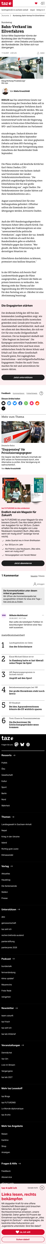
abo (3, 917)
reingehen (6, 997)
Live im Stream (8, 1065)
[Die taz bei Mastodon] (17, 746)
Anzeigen (5, 1152)
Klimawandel (7, 855)
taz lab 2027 (7, 1077)
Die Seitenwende (9, 886)
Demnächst (6, 1053)
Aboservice (6, 1177)
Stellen (4, 892)
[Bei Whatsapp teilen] (26, 403)
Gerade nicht (33, 1188)
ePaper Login (7, 1183)
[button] (43, 3)
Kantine (4, 1140)
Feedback (6, 1171)
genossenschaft (8, 923)
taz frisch (5, 1022)
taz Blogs (5, 1096)
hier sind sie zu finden (13, 601)
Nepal (4, 830)
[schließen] (42, 1187)
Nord (3, 799)
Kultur (4, 781)
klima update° (7, 978)
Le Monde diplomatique (12, 1108)
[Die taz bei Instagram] (28, 746)
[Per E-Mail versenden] (3, 403)
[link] (15, 10)
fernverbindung (8, 972)
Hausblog (5, 880)
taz (7, 738)
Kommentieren (19, 393)
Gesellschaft (7, 775)
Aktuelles (5, 874)
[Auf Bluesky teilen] (15, 403)
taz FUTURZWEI (8, 1102)
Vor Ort (4, 1059)
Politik (4, 763)
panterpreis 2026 (9, 947)
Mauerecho (6, 984)
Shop (3, 1146)
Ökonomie (5, 15)
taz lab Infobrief (8, 1034)
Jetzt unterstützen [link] (23, 377)
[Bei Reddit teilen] (37, 403)
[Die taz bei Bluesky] (22, 746)
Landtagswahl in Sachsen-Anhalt (16, 824)
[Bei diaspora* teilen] (32, 403)
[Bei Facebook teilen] (20, 403)
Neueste (34, 576)
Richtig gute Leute (9, 849)
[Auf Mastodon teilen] (9, 403)
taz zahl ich (6, 929)
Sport (4, 787)
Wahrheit (5, 805)
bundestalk (6, 966)
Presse (4, 898)
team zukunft (7, 1015)
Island (4, 843)
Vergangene (7, 1071)
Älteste (42, 576)
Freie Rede (6, 991)
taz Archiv (6, 1115)
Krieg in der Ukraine (10, 836)
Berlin (4, 793)
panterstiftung (8, 941)
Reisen (4, 1134)
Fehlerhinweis (32, 393)
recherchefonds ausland (12, 935)
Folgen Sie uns (7, 744)
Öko (3, 769)
